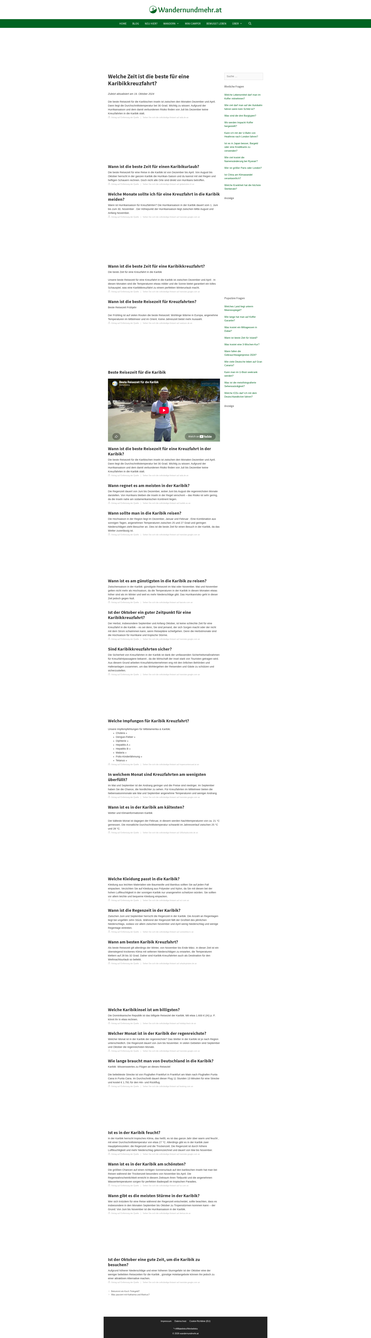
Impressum (166, 1321)
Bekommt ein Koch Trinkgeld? (125, 1291)
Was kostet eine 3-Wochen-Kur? (241, 344)
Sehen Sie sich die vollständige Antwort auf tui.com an (166, 1186)
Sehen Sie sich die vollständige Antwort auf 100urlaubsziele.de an (170, 833)
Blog (135, 23)
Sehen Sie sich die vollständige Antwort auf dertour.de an (167, 1213)
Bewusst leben (216, 23)
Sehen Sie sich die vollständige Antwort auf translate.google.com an (171, 217)
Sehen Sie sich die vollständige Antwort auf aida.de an (165, 117)
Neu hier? (151, 23)
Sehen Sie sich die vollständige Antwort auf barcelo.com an (168, 602)
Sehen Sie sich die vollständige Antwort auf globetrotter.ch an (168, 184)
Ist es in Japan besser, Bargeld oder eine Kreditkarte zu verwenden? (241, 147)
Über (235, 23)
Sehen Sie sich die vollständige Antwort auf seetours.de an (167, 323)
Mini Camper (193, 23)
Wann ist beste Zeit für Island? (240, 337)
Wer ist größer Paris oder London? (243, 168)
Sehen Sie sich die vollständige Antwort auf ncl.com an (166, 900)
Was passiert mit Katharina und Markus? (130, 1294)
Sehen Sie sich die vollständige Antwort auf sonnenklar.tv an (168, 932)
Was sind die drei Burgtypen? (240, 115)
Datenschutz (180, 1321)
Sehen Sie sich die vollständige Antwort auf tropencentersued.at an (171, 764)
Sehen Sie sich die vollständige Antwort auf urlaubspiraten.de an (170, 963)
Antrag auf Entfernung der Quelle (125, 117)
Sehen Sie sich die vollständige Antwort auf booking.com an (168, 1086)
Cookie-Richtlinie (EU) (199, 1321)
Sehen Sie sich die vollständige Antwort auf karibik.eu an (166, 503)
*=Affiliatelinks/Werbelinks (185, 1328)
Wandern (169, 23)
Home (123, 23)
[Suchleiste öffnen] (249, 23)
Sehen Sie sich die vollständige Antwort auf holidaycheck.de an (169, 1023)
